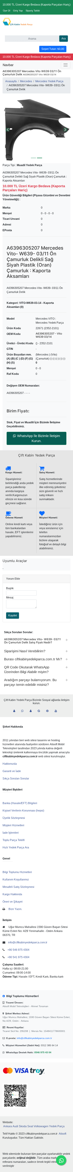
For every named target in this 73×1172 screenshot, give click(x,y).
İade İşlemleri (11, 833)
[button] (36, 129)
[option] (36, 129)
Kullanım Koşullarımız (16, 879)
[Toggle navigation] (65, 65)
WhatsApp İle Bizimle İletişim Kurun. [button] (38, 438)
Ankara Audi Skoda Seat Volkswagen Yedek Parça (34, 1126)
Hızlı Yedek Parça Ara (16, 847)
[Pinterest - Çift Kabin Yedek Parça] (49, 711)
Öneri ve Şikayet (12, 902)
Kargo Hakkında (12, 894)
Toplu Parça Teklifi (14, 840)
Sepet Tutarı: (52, 49)
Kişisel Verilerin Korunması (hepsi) (23, 810)
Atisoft (62, 1134)
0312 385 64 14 (49, 1045)
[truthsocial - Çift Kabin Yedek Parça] (15, 711)
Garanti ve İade (12, 771)
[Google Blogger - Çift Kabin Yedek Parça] (40, 711)
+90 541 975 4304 (18, 957)
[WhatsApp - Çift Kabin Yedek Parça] (24, 711)
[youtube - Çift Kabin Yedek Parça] (57, 711)
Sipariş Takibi (33, 10)
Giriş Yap (18, 10)
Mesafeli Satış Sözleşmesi (18, 887)
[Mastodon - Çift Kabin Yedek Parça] (32, 711)
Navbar (8, 65)
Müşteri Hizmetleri (13, 825)
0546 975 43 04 (42, 1052)
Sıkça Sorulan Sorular (16, 778)
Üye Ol (6, 10)
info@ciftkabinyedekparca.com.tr (34, 1038)
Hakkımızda (10, 764)
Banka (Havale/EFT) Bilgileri (20, 803)
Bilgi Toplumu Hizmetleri (17, 872)
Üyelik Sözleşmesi (14, 818)
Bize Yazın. (15, 909)
